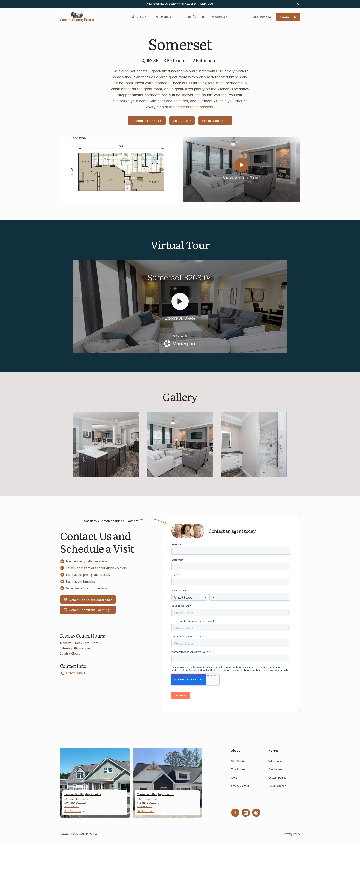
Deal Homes (275, 769)
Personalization (193, 17)
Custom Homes (277, 777)
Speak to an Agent (215, 120)
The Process (238, 769)
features (181, 101)
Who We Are (238, 761)
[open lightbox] (118, 169)
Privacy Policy (292, 833)
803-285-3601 (75, 673)
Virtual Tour (182, 120)
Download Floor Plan (146, 120)
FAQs (234, 777)
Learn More (206, 3)
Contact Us (288, 17)
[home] (77, 17)
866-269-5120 (144, 806)
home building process (194, 107)
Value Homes (275, 761)
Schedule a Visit (240, 785)
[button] (139, 17)
